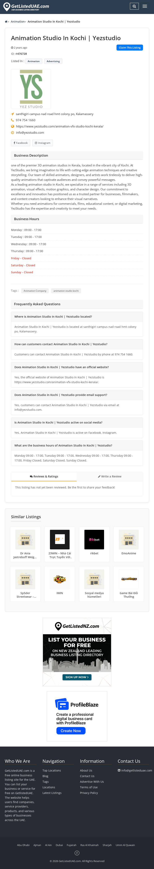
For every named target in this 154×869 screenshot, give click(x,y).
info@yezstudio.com (30, 132)
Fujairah (71, 845)
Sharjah (107, 845)
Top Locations (52, 770)
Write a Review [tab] (110, 476)
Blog (45, 776)
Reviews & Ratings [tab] (45, 476)
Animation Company (35, 290)
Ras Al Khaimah (89, 845)
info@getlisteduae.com (136, 770)
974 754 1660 (25, 120)
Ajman (37, 845)
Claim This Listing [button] (130, 47)
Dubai (59, 845)
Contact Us (87, 776)
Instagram (44, 143)
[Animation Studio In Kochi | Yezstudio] (31, 88)
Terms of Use (89, 787)
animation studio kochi (66, 290)
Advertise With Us (92, 781)
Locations (49, 787)
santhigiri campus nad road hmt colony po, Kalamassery (54, 114)
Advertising (53, 61)
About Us (86, 770)
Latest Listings (52, 793)
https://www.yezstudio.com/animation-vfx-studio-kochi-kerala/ (59, 126)
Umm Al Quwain (125, 845)
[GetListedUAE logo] (26, 7)
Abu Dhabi (23, 845)
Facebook (22, 143)
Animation (18, 21)
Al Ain (48, 845)
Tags (46, 781)
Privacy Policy (89, 793)
